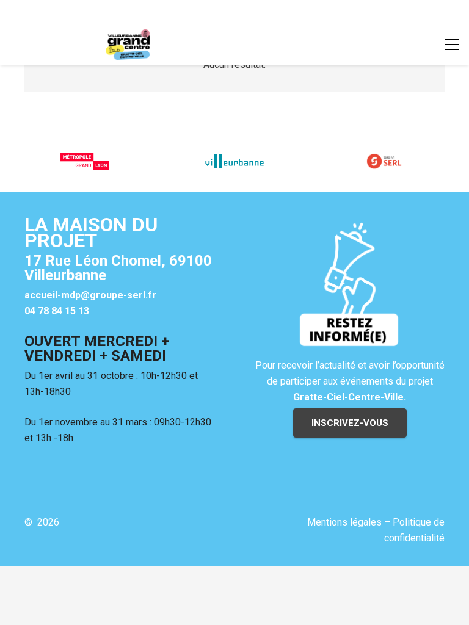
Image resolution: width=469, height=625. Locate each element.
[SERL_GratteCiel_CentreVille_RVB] (128, 44)
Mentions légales (344, 522)
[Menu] (452, 44)
